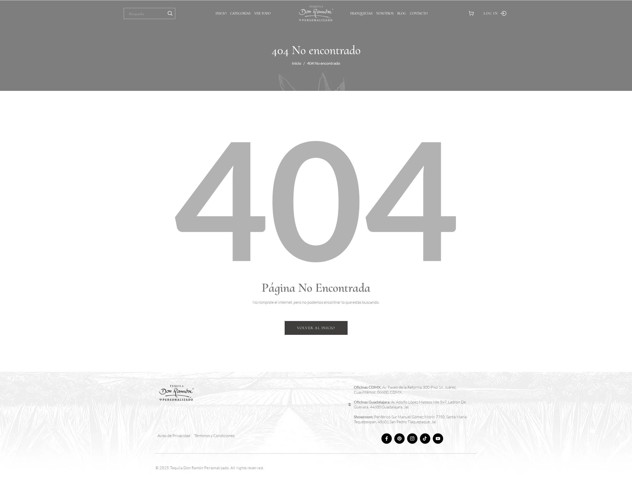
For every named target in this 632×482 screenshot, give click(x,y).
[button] (471, 13)
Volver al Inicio (316, 327)
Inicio (296, 63)
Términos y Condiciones (214, 435)
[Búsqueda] (170, 13)
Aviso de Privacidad (174, 435)
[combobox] (149, 13)
